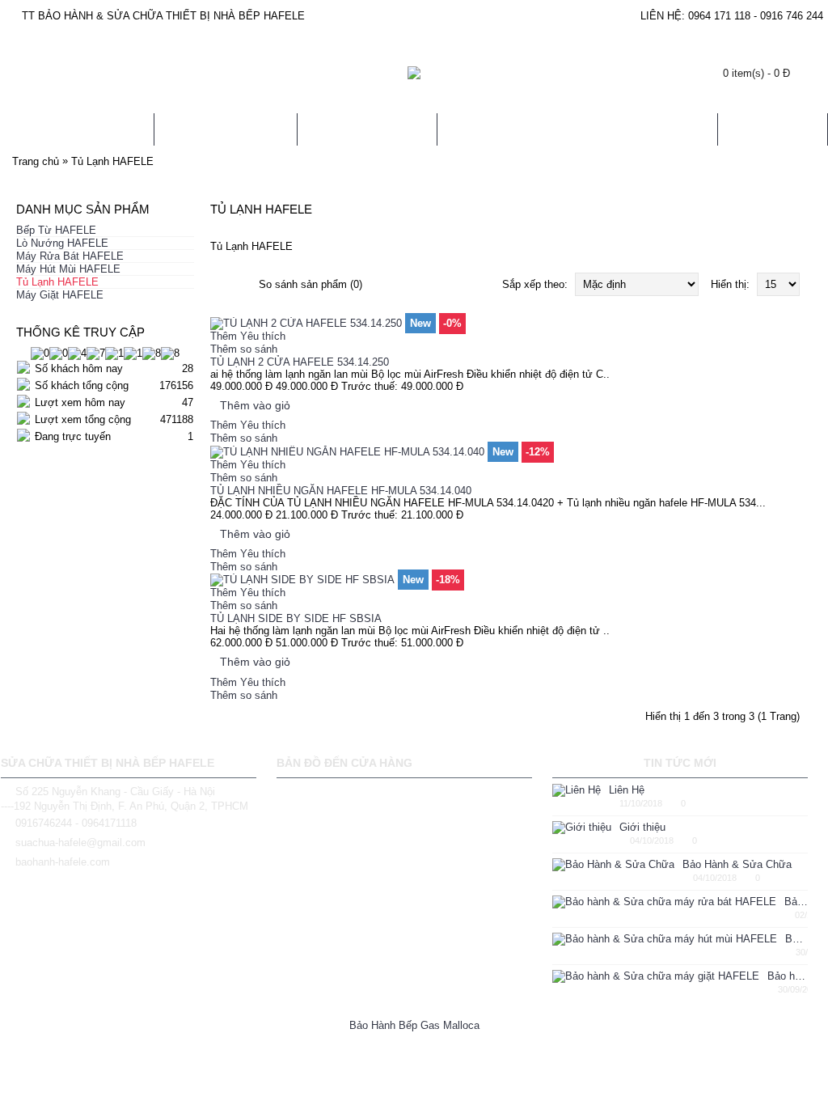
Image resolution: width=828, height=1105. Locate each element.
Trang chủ (35, 161)
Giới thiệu (642, 827)
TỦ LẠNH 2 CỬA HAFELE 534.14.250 (299, 362)
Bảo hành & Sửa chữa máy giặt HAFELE (787, 976)
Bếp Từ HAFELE (56, 230)
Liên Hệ (626, 790)
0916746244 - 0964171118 (76, 823)
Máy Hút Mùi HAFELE (68, 269)
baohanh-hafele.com (62, 862)
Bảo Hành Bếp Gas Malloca (414, 1025)
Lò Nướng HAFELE (62, 243)
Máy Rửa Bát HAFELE (70, 256)
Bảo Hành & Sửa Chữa (737, 864)
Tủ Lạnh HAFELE (112, 161)
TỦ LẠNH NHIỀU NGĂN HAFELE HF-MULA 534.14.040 (340, 491)
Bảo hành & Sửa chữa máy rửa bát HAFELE (796, 901)
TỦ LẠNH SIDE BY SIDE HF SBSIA (296, 618)
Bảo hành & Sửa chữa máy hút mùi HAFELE (796, 939)
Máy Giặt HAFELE (60, 295)
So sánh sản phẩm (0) (310, 284)
